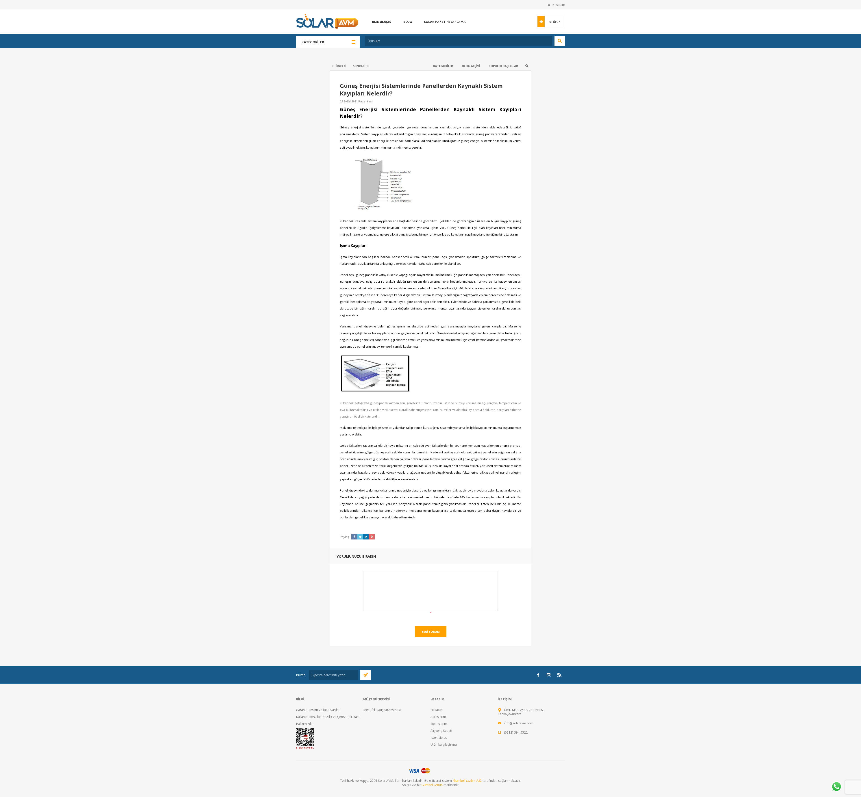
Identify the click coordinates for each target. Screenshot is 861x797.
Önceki (341, 66)
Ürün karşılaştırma (443, 744)
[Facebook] (538, 674)
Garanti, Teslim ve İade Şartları (318, 710)
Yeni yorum (431, 632)
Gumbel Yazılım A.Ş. (467, 780)
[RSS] (559, 674)
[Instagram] (548, 674)
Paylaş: (345, 537)
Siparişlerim (438, 723)
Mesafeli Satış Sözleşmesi (382, 710)
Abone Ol (365, 675)
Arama (559, 41)
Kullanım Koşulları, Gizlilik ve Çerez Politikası (327, 717)
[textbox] (458, 41)
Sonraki (359, 66)
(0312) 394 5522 (516, 732)
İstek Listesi (439, 737)
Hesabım (558, 4)
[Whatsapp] (836, 787)
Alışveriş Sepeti (441, 730)
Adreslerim (438, 717)
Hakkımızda (304, 723)
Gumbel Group (432, 785)
